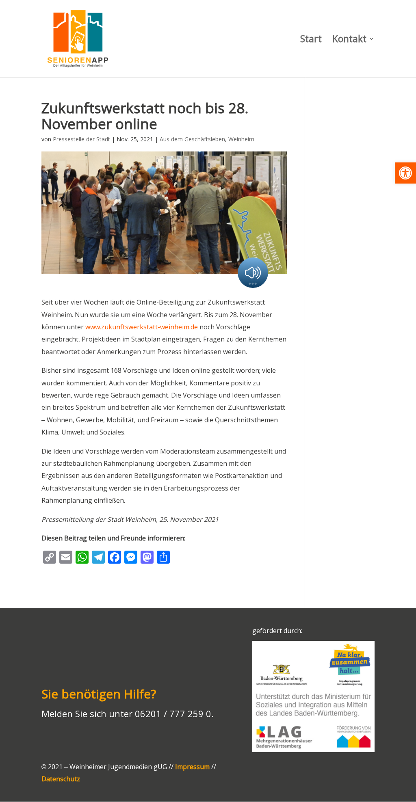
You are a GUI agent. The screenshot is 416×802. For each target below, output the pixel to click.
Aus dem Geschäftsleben (192, 139)
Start (311, 40)
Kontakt (349, 40)
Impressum (192, 766)
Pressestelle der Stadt (81, 139)
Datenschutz (60, 778)
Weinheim (241, 139)
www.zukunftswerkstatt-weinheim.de (141, 326)
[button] (405, 173)
